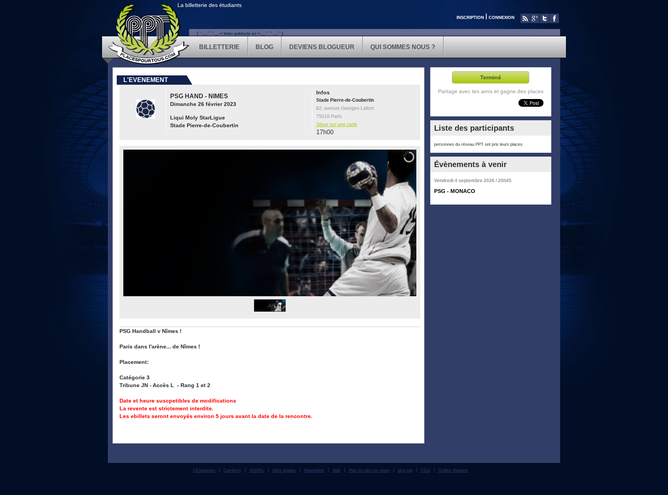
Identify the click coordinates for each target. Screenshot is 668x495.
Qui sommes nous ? (402, 47)
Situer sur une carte (336, 124)
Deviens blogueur (321, 47)
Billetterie (219, 47)
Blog (264, 47)
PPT (149, 34)
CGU (425, 470)
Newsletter (314, 470)
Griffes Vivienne (453, 470)
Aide (336, 470)
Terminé (490, 77)
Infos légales (284, 470)
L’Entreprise (204, 470)
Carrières (232, 470)
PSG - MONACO (454, 191)
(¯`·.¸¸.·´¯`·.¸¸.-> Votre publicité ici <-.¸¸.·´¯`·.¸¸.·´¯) (240, 33)
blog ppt (405, 470)
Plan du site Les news (369, 470)
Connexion (502, 17)
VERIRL (256, 470)
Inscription (470, 17)
